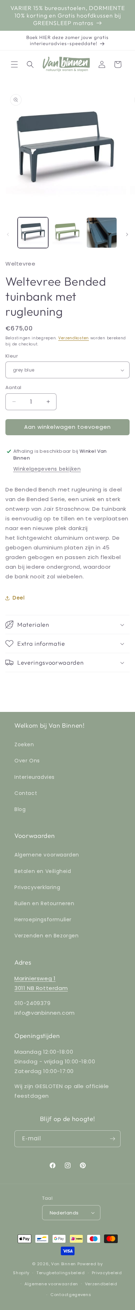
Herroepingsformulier (43, 919)
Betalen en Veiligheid (42, 871)
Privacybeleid (107, 1273)
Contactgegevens (70, 1294)
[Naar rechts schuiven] (127, 234)
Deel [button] (18, 597)
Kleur (11, 356)
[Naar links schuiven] (8, 234)
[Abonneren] (112, 1138)
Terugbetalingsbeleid (60, 1273)
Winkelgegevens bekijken (47, 468)
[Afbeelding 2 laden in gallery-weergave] (67, 232)
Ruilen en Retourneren (44, 903)
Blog (20, 809)
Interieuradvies (34, 777)
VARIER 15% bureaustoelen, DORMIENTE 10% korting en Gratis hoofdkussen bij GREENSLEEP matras (67, 15)
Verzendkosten (73, 338)
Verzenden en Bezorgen (46, 935)
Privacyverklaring (37, 887)
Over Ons (27, 760)
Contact (25, 793)
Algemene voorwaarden (46, 854)
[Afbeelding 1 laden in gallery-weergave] (33, 232)
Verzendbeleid (101, 1284)
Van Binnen (63, 1264)
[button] (14, 64)
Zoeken (24, 744)
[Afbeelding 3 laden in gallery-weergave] (101, 232)
